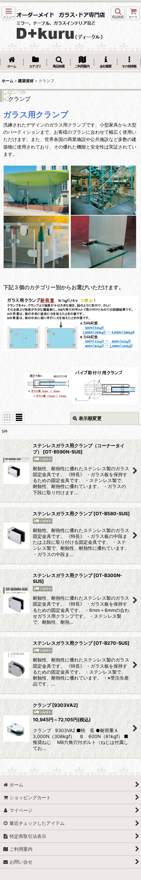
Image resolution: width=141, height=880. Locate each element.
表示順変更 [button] (90, 418)
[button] (8, 13)
